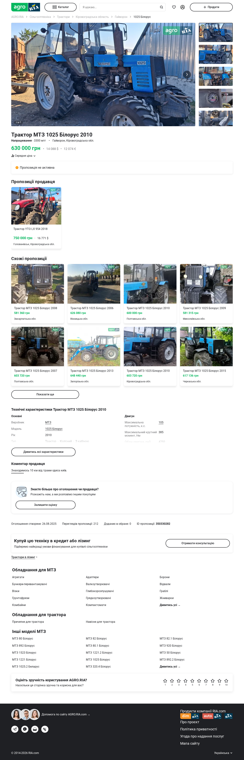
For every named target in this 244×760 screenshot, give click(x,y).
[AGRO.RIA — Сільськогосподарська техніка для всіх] (27, 7)
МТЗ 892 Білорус (23, 645)
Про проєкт (189, 722)
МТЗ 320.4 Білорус (98, 666)
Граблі (164, 591)
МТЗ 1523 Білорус (24, 652)
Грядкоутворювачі (98, 598)
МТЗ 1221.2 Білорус (99, 652)
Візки (15, 591)
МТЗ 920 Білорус (171, 645)
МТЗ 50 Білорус (170, 652)
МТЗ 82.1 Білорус (171, 638)
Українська (222, 753)
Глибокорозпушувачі (100, 591)
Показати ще (45, 394)
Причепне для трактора (28, 621)
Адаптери (92, 577)
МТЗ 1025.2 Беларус (25, 666)
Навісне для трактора (100, 621)
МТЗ (48, 422)
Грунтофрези (20, 598)
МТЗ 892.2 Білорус (172, 659)
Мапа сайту (190, 743)
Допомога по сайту (66, 714)
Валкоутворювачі (98, 584)
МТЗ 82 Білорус (96, 638)
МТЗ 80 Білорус (22, 638)
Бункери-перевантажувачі (29, 584)
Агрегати (18, 577)
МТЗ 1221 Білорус (24, 659)
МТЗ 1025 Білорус (98, 659)
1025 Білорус (54, 429)
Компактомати (96, 605)
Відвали (165, 584)
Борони (165, 577)
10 (226, 685)
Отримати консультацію (197, 543)
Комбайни (19, 605)
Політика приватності (198, 729)
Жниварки (167, 598)
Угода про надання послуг (202, 736)
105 (161, 422)
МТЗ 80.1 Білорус (97, 645)
